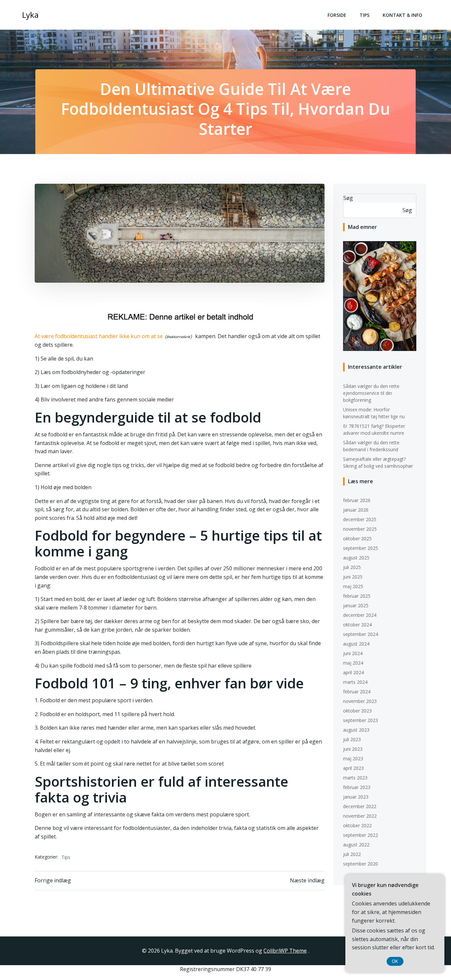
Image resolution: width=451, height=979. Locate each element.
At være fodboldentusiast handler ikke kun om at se (99, 336)
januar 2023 (355, 797)
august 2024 (356, 644)
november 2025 (360, 529)
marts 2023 (355, 777)
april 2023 (353, 768)
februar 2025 (356, 596)
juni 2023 (353, 749)
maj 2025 (353, 586)
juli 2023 (352, 739)
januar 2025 (355, 605)
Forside (337, 15)
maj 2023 (353, 758)
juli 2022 (352, 854)
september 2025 (360, 548)
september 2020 (360, 864)
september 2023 (360, 720)
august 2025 (356, 557)
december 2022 (359, 806)
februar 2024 (356, 691)
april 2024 (353, 672)
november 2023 (360, 701)
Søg (348, 198)
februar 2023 (356, 787)
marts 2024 (355, 682)
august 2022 (356, 844)
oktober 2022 (357, 825)
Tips (364, 15)
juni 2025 (353, 577)
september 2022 (360, 835)
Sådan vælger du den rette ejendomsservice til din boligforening (371, 393)
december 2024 (359, 615)
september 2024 (360, 634)
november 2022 (360, 816)
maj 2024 (353, 663)
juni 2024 (353, 653)
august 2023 (356, 730)
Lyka (30, 14)
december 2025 (359, 519)
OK (395, 961)
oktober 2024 (357, 624)
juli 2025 (352, 567)
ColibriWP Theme (285, 950)
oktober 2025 (357, 538)
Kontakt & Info (402, 15)
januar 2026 (355, 510)
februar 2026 (356, 500)
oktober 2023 (357, 711)
